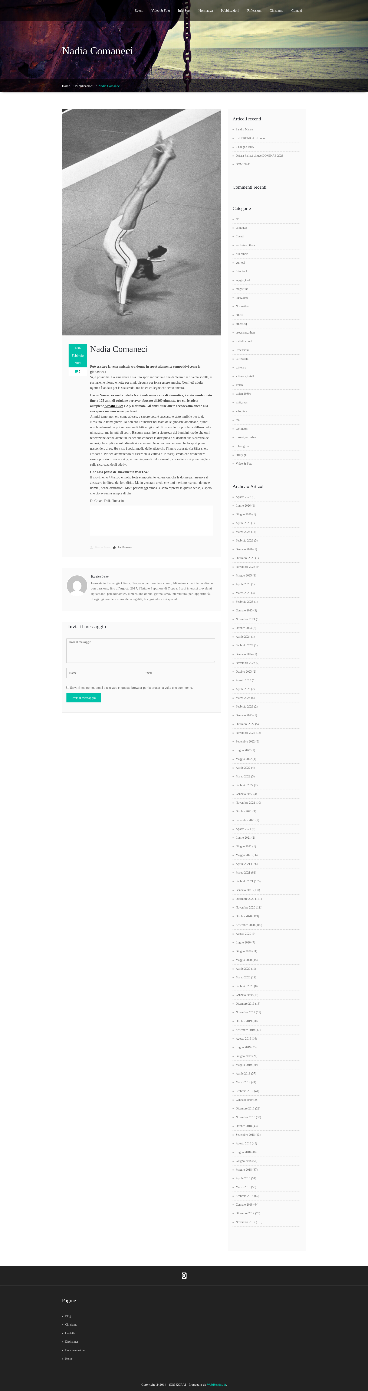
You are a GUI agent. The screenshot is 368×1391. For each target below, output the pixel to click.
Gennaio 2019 (244, 1099)
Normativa (205, 10)
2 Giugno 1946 (245, 147)
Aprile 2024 (243, 636)
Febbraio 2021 (244, 881)
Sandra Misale (244, 129)
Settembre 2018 (245, 1134)
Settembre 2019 (245, 1029)
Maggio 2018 (244, 1169)
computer (241, 227)
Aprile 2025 (243, 584)
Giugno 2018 (244, 1161)
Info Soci (184, 10)
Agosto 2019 (243, 1038)
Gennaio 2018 (244, 1204)
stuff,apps (241, 402)
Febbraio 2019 (244, 1091)
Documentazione (75, 1350)
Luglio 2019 (243, 1047)
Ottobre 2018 (244, 1126)
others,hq (241, 323)
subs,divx (241, 411)
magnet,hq (242, 288)
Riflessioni (254, 10)
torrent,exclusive (246, 437)
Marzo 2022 (243, 776)
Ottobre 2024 (244, 628)
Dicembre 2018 (245, 1108)
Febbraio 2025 (244, 601)
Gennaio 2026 (244, 549)
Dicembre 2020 (245, 898)
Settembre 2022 (245, 741)
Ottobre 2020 (244, 916)
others (239, 315)
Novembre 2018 (245, 1117)
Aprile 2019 (243, 1073)
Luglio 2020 (243, 942)
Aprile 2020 (243, 968)
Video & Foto (160, 10)
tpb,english (242, 446)
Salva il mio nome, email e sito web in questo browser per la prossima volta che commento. (131, 687)
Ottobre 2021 (244, 811)
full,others (242, 254)
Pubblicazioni (230, 10)
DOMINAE (243, 164)
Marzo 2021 (243, 872)
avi (237, 219)
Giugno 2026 (244, 514)
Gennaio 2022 (244, 794)
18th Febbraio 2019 (78, 355)
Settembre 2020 (245, 925)
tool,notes (241, 428)
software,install (245, 376)
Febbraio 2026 (244, 540)
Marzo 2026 (243, 531)
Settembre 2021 (245, 820)
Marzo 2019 (243, 1082)
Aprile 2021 (243, 863)
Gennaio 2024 (244, 654)
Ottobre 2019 (244, 1021)
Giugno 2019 (244, 1056)
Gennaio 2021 (244, 890)
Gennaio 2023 (244, 715)
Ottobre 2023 (244, 671)
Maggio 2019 (244, 1064)
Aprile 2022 (243, 767)
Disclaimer (71, 1341)
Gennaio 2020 (244, 995)
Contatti (296, 10)
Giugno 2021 (244, 846)
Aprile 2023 (243, 689)
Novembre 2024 (245, 619)
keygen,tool (243, 280)
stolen (239, 385)
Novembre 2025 (245, 566)
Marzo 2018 (243, 1187)
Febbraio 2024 (244, 645)
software (241, 367)
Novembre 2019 (245, 1012)
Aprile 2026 (243, 523)
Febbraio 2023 (244, 706)
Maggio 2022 (244, 759)
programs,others (245, 332)
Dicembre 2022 (245, 724)
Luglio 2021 (243, 837)
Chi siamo (276, 10)
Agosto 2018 (243, 1143)
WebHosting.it (216, 1384)
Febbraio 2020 (244, 986)
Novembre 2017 (245, 1222)
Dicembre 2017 (245, 1213)
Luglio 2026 (243, 505)
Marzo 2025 (243, 593)
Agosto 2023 (243, 680)
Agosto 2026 (243, 496)
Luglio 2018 (243, 1152)
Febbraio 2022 (244, 785)
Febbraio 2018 (244, 1195)
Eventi (139, 10)
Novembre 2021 (245, 802)
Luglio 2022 (243, 750)
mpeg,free (242, 297)
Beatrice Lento (102, 547)
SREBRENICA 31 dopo (250, 138)
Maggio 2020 (244, 960)
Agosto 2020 (243, 933)
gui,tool (240, 262)
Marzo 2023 (243, 697)
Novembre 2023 (245, 662)
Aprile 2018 (243, 1178)
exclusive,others (245, 245)
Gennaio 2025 (244, 610)
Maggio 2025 (244, 575)
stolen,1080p (243, 393)
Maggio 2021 (244, 855)
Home (66, 86)
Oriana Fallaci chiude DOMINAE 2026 (259, 155)
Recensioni (242, 350)
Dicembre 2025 (245, 558)
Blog (68, 1316)
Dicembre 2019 (245, 1003)
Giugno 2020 (244, 951)
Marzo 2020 (243, 977)
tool (238, 420)
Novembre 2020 (245, 907)
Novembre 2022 (245, 732)
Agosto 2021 (243, 829)
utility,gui (241, 454)
